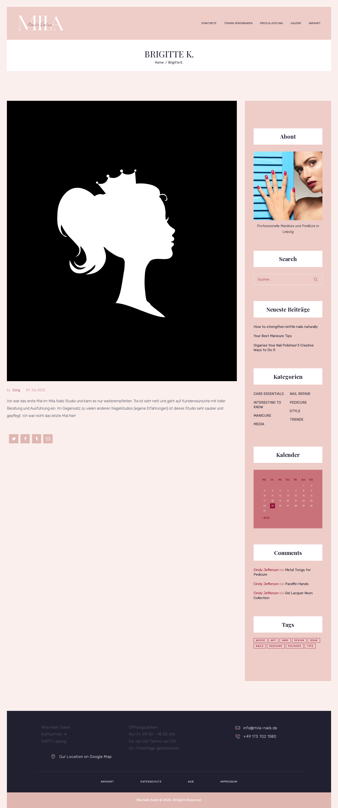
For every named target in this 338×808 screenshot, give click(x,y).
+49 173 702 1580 (259, 736)
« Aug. (265, 517)
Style (295, 411)
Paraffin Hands (297, 584)
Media (259, 424)
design (299, 640)
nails (260, 646)
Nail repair (300, 394)
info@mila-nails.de (260, 728)
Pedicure (298, 402)
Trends (296, 419)
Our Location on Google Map (85, 756)
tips (310, 646)
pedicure (275, 646)
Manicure (262, 416)
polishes (294, 646)
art (273, 640)
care (285, 640)
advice (260, 640)
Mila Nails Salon (148, 800)
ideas (314, 640)
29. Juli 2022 (35, 390)
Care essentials (269, 394)
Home (159, 63)
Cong (16, 390)
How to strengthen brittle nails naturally (286, 327)
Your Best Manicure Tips (273, 336)
